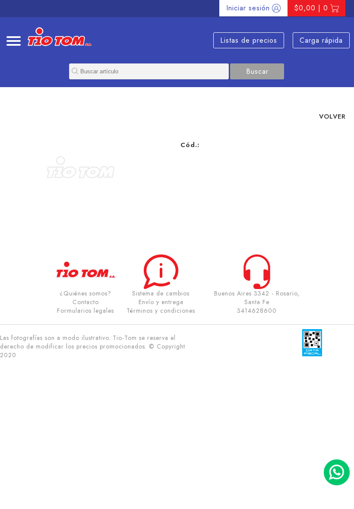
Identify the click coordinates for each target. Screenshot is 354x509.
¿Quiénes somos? (85, 293)
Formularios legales (85, 310)
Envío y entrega (161, 302)
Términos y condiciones (160, 310)
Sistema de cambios (161, 293)
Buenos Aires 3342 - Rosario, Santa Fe (257, 297)
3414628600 (257, 310)
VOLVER (332, 116)
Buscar (257, 71)
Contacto (86, 302)
